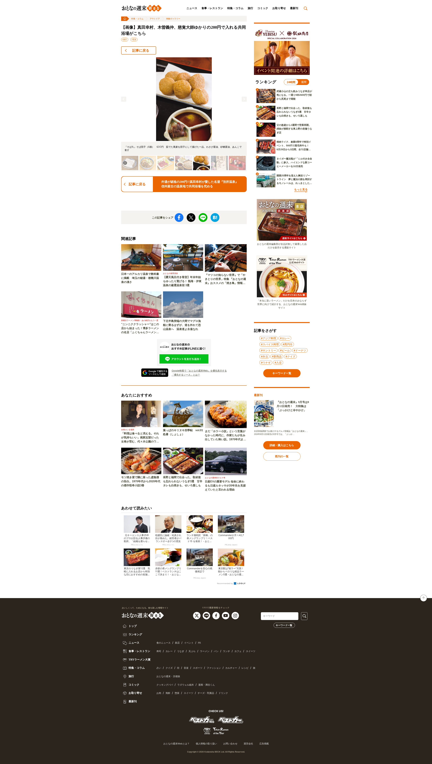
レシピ (245, 668)
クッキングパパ (164, 685)
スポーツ (197, 668)
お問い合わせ (230, 743)
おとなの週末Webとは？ (176, 743)
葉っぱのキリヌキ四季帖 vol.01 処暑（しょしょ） (183, 432)
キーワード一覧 (284, 625)
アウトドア (155, 19)
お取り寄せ (279, 8)
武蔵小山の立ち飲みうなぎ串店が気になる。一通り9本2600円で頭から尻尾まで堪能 (294, 95)
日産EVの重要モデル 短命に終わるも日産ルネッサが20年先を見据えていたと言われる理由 (225, 485)
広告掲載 (264, 743)
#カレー (285, 338)
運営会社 (248, 743)
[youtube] (226, 615)
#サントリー (268, 350)
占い (158, 668)
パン (216, 651)
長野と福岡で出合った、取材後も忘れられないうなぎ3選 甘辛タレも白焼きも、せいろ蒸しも (182, 481)
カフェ (237, 651)
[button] (123, 99)
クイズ (169, 668)
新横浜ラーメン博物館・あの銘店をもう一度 (139, 320)
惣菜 (177, 693)
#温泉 (134, 39)
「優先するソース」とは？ (186, 374)
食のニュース (163, 643)
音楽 (186, 668)
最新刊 (294, 8)
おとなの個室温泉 (170, 273)
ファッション (214, 668)
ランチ (226, 651)
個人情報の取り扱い (206, 743)
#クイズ (290, 356)
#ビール (285, 350)
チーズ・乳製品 (206, 693)
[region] (184, 114)
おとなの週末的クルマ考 (215, 478)
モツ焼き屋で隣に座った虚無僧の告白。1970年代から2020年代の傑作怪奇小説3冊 (140, 481)
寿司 (158, 651)
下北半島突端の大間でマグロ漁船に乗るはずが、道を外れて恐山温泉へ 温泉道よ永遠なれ (182, 325)
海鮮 (168, 693)
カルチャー (231, 668)
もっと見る (301, 189)
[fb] (216, 615)
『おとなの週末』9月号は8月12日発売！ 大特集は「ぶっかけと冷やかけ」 (293, 406)
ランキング (135, 634)
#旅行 (124, 39)
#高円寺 (287, 344)
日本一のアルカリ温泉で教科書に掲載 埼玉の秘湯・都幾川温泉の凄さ (140, 277)
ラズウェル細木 (185, 685)
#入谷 (278, 362)
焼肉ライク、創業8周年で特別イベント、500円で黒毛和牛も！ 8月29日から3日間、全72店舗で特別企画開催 (294, 145)
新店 (177, 643)
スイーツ (250, 651)
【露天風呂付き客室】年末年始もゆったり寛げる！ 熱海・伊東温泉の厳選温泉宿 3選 (182, 281)
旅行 (250, 8)
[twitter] (197, 615)
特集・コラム (235, 8)
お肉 (158, 693)
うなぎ (180, 651)
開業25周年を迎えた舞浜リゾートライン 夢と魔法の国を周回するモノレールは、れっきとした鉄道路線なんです (294, 179)
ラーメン (204, 651)
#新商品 (277, 356)
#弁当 (264, 356)
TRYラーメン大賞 (139, 659)
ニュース (191, 8)
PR (199, 643)
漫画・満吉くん (206, 685)
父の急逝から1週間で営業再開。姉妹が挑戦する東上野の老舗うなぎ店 (294, 129)
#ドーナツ (300, 350)
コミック (262, 8)
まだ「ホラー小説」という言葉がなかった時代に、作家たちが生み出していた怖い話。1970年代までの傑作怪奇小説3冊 (225, 435)
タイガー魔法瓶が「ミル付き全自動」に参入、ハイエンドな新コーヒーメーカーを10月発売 (294, 162)
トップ (132, 626)
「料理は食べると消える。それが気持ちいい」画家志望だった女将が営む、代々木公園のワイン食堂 (140, 438)
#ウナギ (266, 362)
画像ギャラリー (173, 19)
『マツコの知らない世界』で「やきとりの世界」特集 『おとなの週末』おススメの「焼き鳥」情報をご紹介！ (225, 279)
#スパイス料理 (270, 344)
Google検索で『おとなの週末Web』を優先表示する (199, 370)
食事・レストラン (212, 8)
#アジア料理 (268, 338)
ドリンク (223, 693)
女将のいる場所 (127, 430)
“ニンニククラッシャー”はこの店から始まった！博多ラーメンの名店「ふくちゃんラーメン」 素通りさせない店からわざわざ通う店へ (141, 328)
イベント (189, 643)
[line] (207, 615)
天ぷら (192, 651)
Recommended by (225, 583)
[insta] (235, 615)
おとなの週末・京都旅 (168, 676)
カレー (169, 651)
